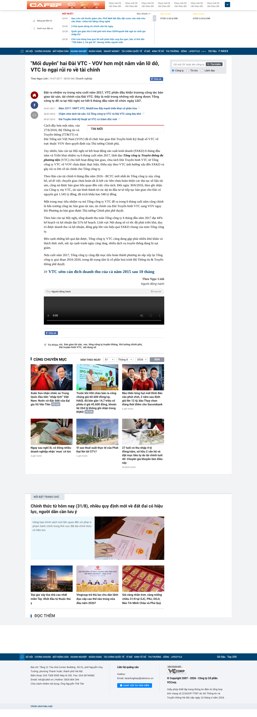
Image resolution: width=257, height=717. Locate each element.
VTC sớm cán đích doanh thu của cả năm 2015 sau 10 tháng (101, 271)
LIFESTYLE (194, 51)
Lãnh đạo (210, 70)
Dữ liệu (212, 51)
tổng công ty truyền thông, (103, 344)
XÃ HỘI (29, 51)
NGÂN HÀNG (95, 51)
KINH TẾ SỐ (158, 51)
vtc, (61, 344)
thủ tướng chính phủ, (130, 344)
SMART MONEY (111, 51)
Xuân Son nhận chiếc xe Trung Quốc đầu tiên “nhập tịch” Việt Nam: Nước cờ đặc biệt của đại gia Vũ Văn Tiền (50, 398)
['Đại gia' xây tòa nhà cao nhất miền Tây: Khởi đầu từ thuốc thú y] (52, 578)
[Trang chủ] (22, 51)
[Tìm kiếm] (214, 64)
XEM (157, 359)
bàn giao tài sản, (73, 344)
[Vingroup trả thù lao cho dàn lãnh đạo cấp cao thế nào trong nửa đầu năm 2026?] (97, 578)
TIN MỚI (97, 129)
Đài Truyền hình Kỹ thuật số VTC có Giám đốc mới (88, 119)
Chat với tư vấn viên (136, 685)
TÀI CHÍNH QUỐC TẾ (131, 51)
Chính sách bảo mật (41, 706)
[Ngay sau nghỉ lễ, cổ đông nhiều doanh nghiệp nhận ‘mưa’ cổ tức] (52, 432)
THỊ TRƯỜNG (172, 51)
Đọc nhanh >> (144, 13)
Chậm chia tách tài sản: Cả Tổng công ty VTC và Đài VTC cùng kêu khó (100, 113)
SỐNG (184, 51)
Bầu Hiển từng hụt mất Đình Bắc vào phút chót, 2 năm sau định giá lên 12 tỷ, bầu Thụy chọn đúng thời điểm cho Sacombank (142, 398)
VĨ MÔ (147, 51)
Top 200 (232, 656)
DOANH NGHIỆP (79, 51)
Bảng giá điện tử (44, 21)
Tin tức (194, 70)
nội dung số (89, 347)
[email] (34, 115)
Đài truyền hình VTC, (70, 347)
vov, (85, 344)
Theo (103, 291)
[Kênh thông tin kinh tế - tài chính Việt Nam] (66, 5)
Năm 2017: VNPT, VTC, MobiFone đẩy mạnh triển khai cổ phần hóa (98, 108)
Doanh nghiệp (84, 78)
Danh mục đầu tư (45, 28)
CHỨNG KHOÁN (43, 51)
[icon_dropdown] (227, 4)
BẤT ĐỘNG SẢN (61, 51)
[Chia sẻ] (34, 105)
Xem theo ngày (90, 359)
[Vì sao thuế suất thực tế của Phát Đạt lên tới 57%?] (97, 432)
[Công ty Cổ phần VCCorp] (196, 669)
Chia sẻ (157, 79)
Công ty (179, 70)
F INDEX (223, 51)
